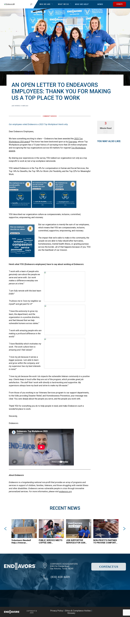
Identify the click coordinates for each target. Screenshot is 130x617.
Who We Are (45, 4)
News (100, 4)
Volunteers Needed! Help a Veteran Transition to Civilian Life (23, 541)
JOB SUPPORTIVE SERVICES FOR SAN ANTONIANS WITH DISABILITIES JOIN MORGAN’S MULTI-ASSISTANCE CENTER (76, 541)
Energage (72, 141)
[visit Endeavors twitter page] (112, 612)
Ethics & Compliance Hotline (78, 610)
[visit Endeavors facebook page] (107, 612)
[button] (5, 528)
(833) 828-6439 (60, 577)
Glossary (71, 613)
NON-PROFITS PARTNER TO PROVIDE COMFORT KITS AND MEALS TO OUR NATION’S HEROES (105, 541)
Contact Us (108, 566)
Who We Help (81, 4)
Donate (119, 4)
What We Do (63, 4)
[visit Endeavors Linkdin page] (122, 612)
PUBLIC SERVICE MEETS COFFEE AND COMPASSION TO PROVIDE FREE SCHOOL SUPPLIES (50, 541)
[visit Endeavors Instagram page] (117, 612)
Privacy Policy (56, 610)
